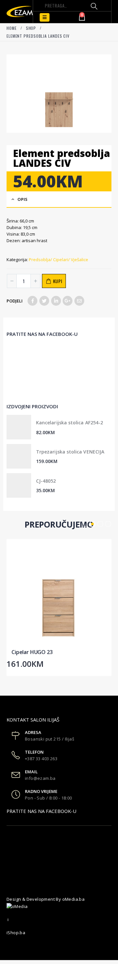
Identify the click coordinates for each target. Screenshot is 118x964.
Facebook (32, 301)
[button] (84, 524)
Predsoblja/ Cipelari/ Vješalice (58, 259)
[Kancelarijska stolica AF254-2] (19, 427)
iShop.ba (16, 932)
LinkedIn (56, 301)
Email (79, 301)
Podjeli (15, 301)
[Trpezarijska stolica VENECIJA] (19, 456)
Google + (67, 301)
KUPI (57, 281)
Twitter (44, 301)
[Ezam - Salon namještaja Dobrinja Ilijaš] (20, 11)
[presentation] (8, 93)
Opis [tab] (22, 199)
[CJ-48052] (19, 485)
